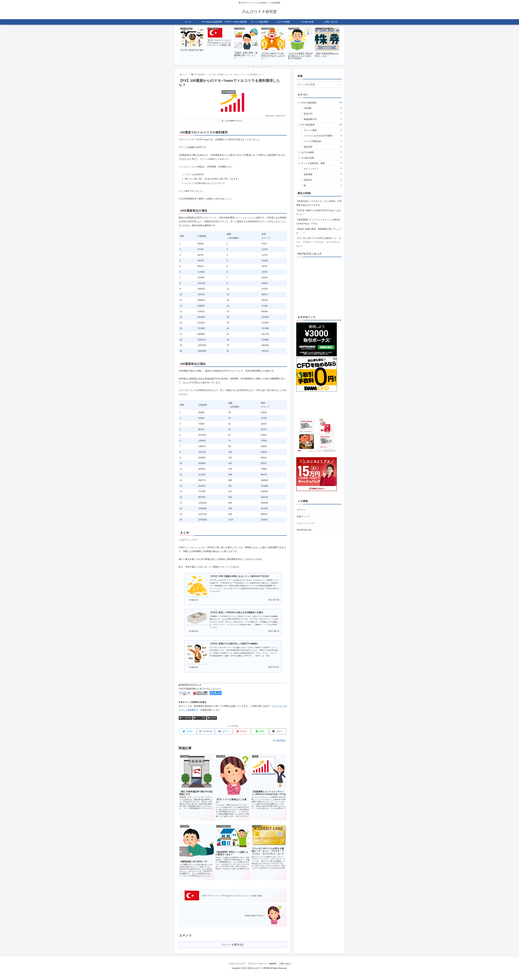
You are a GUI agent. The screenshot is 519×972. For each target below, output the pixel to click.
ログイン (301, 510)
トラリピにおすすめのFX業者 (323, 135)
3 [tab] (257, 67)
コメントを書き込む (232, 944)
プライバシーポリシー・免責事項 (262, 964)
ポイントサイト (323, 168)
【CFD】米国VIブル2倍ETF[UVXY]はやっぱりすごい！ (318, 212)
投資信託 (323, 179)
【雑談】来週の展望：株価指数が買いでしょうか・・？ (319, 231)
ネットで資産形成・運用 (321, 163)
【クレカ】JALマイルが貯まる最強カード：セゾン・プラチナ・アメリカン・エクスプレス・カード (319, 242)
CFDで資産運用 (321, 102)
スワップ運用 (200, 718)
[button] (339, 84)
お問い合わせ (285, 964)
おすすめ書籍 (321, 152)
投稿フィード (303, 516)
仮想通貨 (323, 174)
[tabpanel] (192, 45)
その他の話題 (321, 157)
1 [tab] (249, 67)
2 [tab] (253, 67)
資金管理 (212, 718)
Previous (176, 45)
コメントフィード (305, 523)
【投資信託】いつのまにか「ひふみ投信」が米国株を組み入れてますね (319, 203)
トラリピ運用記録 (323, 141)
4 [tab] (261, 67)
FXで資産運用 (186, 718)
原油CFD (323, 113)
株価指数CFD (323, 119)
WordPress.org (304, 530)
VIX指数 (323, 108)
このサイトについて (236, 964)
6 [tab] (269, 67)
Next (342, 45)
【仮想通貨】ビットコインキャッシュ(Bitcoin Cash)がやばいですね (318, 221)
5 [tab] (265, 67)
